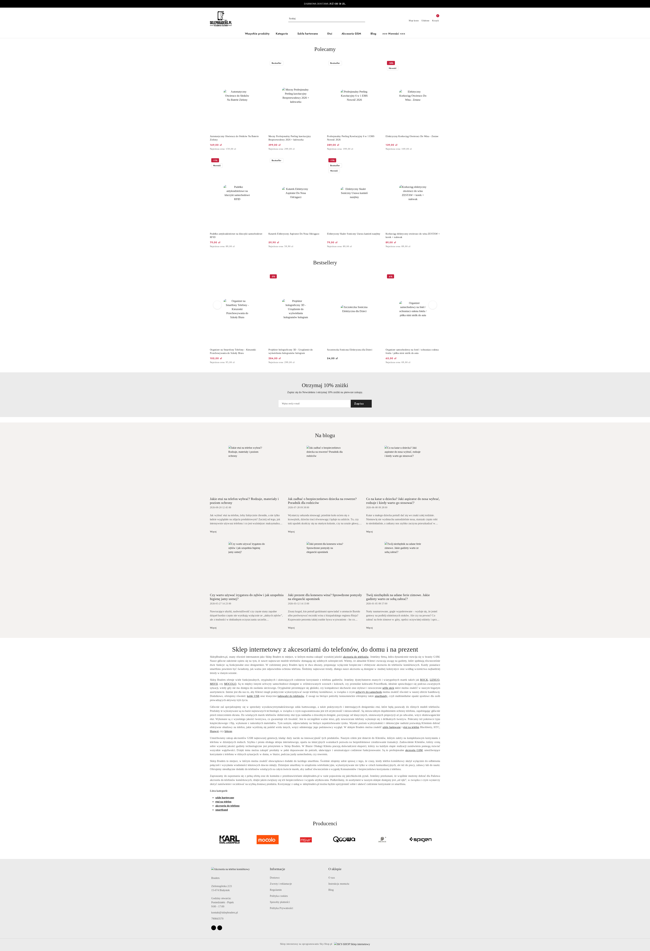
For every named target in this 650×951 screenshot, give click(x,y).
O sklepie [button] (334, 869)
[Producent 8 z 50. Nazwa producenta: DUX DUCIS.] (344, 840)
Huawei (214, 731)
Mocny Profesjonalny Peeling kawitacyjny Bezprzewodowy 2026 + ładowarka (289, 138)
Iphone (228, 731)
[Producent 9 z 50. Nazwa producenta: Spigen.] (382, 840)
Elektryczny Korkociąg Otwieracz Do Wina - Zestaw (412, 136)
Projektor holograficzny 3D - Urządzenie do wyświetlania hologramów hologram (232, 351)
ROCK (424, 679)
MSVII (214, 683)
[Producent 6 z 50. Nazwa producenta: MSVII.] (268, 840)
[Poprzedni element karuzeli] (211, 839)
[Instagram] (219, 927)
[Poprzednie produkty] (217, 305)
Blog (331, 889)
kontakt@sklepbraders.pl (224, 912)
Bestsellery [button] (325, 262)
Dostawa (274, 877)
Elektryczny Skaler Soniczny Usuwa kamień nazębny (353, 234)
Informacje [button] (277, 869)
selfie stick (388, 687)
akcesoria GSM (413, 750)
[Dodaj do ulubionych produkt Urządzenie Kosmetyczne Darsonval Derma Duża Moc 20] (436, 276)
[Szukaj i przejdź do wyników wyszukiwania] (363, 18)
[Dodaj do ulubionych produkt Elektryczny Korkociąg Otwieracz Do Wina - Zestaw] (436, 63)
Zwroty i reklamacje (281, 883)
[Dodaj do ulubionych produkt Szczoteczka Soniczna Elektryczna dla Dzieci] (319, 276)
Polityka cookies (279, 895)
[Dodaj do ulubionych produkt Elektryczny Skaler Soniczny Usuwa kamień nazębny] (377, 160)
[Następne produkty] (432, 305)
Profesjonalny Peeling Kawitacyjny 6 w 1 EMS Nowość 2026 (350, 138)
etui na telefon (411, 727)
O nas (331, 877)
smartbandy (381, 696)
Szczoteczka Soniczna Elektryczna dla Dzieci (291, 349)
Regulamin (276, 889)
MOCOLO (230, 683)
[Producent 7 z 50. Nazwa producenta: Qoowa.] (306, 840)
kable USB (253, 696)
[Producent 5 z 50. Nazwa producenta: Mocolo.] (229, 840)
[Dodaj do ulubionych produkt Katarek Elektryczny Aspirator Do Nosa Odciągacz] (319, 160)
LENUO (434, 679)
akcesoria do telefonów (356, 656)
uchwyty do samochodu (369, 692)
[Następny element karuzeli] (438, 839)
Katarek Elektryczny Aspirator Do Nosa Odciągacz (293, 234)
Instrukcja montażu (338, 883)
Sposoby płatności (280, 902)
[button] (283, 34)
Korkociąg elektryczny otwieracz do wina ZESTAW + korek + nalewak (413, 235)
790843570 (217, 918)
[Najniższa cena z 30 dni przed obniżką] (263, 149)
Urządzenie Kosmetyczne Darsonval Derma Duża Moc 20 (413, 351)
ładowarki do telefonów (291, 696)
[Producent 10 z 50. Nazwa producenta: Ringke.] (420, 840)
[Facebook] (213, 927)
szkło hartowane (392, 727)
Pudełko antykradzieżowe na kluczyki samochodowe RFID (236, 235)
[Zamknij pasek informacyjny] (438, 3)
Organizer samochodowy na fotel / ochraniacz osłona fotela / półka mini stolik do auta (353, 351)
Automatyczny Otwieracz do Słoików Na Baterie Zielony (234, 138)
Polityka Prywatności (281, 908)
